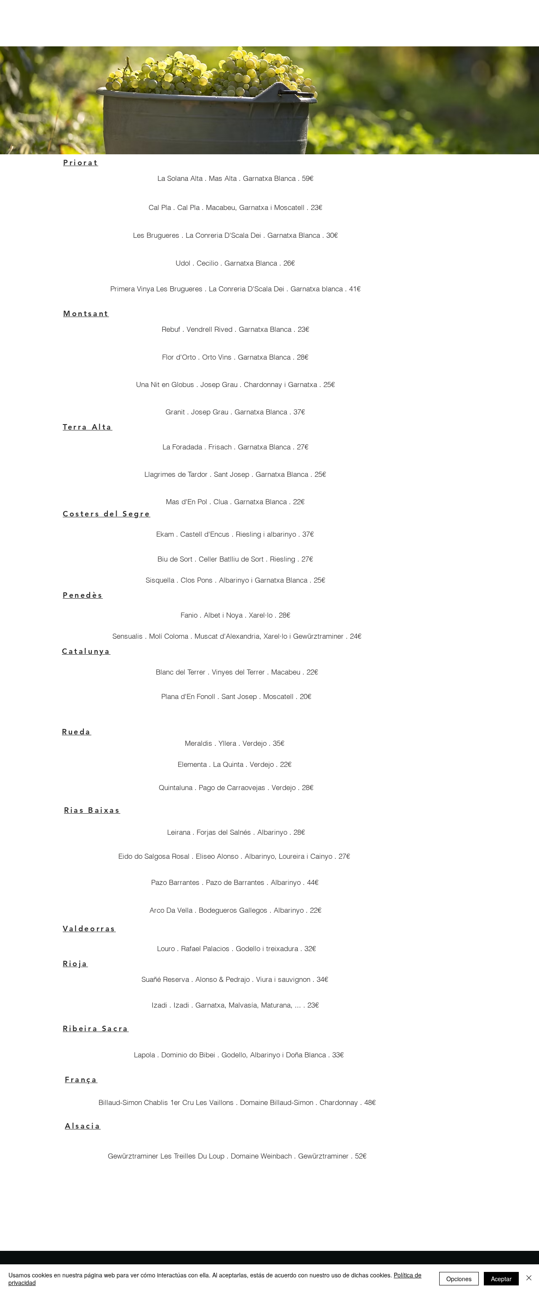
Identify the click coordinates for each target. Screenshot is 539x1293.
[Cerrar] (529, 1278)
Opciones (459, 1278)
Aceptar (501, 1278)
